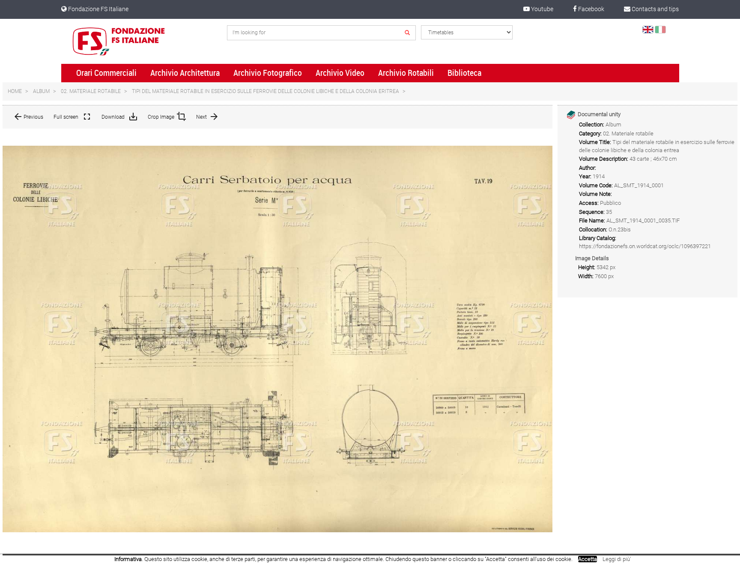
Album (41, 91)
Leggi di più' (617, 559)
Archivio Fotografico (267, 73)
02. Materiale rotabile (91, 91)
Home (15, 91)
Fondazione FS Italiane (97, 9)
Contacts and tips (654, 9)
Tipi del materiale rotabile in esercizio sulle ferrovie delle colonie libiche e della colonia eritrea (265, 91)
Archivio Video (340, 73)
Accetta (587, 559)
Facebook (590, 9)
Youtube (541, 9)
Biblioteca (464, 73)
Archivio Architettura (185, 73)
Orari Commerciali (106, 73)
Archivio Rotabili (406, 73)
